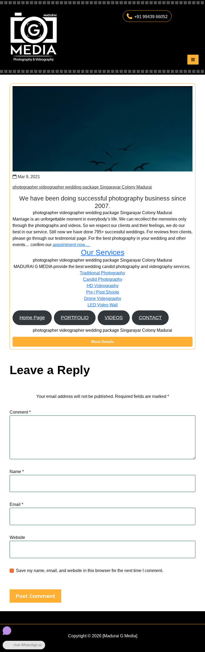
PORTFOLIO (75, 317)
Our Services (102, 252)
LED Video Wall (103, 305)
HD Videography (103, 285)
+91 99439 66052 (151, 16)
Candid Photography (102, 279)
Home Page (32, 317)
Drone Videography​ (102, 298)
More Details (102, 341)
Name (17, 471)
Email (16, 504)
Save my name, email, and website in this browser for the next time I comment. (89, 570)
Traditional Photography (102, 273)
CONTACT (150, 317)
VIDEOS (114, 317)
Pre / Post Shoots (102, 292)
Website (17, 537)
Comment (20, 412)
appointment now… (71, 244)
